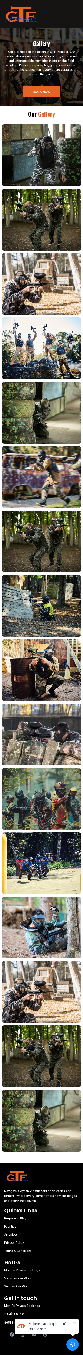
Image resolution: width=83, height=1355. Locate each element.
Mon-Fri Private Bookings (22, 1305)
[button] (77, 14)
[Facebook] (11, 1334)
